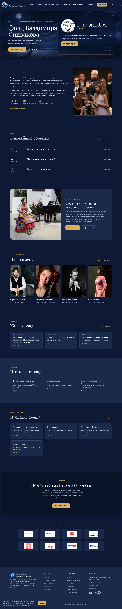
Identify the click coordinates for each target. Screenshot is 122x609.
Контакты (95, 605)
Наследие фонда (78, 4)
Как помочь (90, 4)
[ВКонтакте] (95, 592)
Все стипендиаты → (105, 260)
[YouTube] (90, 592)
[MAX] (99, 592)
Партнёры (47, 586)
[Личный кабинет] (109, 5)
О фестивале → (89, 228)
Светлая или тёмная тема (73, 42)
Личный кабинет (72, 592)
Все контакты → (94, 589)
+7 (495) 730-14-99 (95, 582)
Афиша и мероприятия (52, 4)
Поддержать (102, 4)
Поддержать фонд (17, 49)
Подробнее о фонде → (17, 108)
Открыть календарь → (104, 139)
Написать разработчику (96, 42)
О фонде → (33, 49)
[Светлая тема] (119, 4)
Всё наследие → (106, 418)
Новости (39, 4)
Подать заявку (73, 228)
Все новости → (107, 327)
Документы (47, 589)
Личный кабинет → (67, 47)
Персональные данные (105, 605)
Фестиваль (70, 583)
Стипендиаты (66, 4)
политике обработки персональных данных (16, 605)
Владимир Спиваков (50, 580)
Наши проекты (48, 583)
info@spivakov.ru (94, 585)
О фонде (31, 4)
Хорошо (42, 603)
